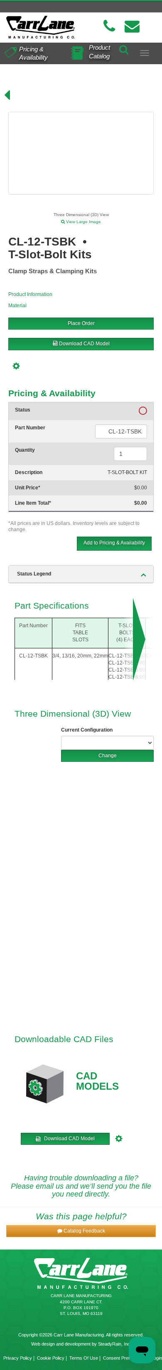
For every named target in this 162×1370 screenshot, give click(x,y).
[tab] (81, 574)
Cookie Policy (50, 1358)
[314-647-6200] (109, 26)
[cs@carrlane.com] (132, 26)
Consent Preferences (124, 1358)
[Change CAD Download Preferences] (17, 365)
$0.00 (140, 488)
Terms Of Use (83, 1358)
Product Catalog (99, 52)
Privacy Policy (17, 1358)
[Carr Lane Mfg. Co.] (40, 27)
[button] (81, 1231)
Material (17, 305)
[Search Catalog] (123, 48)
